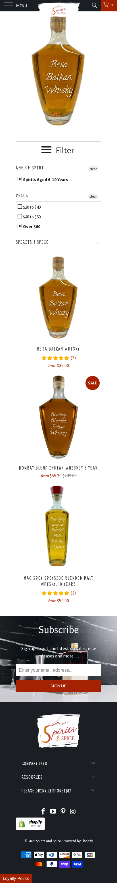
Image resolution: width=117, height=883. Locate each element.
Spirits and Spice (48, 841)
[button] (16, 878)
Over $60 (31, 226)
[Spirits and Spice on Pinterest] (63, 812)
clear (93, 169)
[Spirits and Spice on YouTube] (53, 812)
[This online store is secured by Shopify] (30, 828)
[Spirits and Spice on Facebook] (43, 812)
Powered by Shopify (77, 841)
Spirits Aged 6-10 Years (45, 179)
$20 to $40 (31, 207)
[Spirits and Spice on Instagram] (73, 812)
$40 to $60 (31, 217)
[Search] (94, 5)
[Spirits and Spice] (58, 5)
